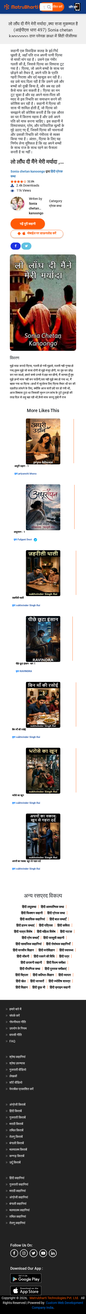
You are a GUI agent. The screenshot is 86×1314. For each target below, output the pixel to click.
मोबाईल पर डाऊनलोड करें (41, 233)
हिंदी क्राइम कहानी (60, 987)
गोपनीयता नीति (17, 1022)
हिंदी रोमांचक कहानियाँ (58, 944)
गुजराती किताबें (17, 1117)
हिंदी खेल (21, 981)
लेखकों (13, 1076)
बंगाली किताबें (16, 1143)
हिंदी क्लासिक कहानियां (32, 919)
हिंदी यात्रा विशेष (23, 931)
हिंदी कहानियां (16, 1178)
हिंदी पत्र (64, 956)
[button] (49, 7)
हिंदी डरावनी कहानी (31, 962)
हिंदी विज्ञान (22, 987)
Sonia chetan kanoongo (28, 171)
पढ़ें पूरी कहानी (28, 224)
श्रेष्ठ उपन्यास (17, 1063)
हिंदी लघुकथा (29, 907)
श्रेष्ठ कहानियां (17, 1057)
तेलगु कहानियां (17, 1223)
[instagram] (24, 1253)
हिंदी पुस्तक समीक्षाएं (56, 969)
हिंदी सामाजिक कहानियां (29, 944)
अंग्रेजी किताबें (17, 1104)
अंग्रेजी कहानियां (18, 1197)
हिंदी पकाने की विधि (44, 956)
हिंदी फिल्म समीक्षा (56, 962)
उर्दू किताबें (15, 1162)
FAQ (12, 1041)
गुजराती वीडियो (17, 1069)
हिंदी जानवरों (37, 981)
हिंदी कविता (63, 925)
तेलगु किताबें (16, 1136)
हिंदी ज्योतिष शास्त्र (59, 981)
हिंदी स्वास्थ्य (66, 950)
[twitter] (33, 1253)
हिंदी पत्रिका (46, 925)
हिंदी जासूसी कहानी (53, 938)
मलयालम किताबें (18, 1149)
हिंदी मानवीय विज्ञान (23, 950)
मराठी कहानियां (17, 1191)
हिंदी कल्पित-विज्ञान (43, 975)
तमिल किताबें (16, 1130)
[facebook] (14, 1253)
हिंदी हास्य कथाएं (25, 925)
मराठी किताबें (16, 1124)
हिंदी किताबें (15, 1111)
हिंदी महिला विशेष (46, 931)
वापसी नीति (15, 1035)
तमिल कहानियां (17, 1216)
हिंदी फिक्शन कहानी (32, 913)
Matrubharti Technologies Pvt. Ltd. (55, 1298)
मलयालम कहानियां (19, 1210)
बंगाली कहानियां (17, 1203)
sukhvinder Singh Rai (28, 605)
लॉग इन (73, 7)
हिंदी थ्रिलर (21, 975)
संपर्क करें (14, 1015)
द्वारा (16, 473)
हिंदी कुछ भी (38, 987)
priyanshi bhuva (27, 473)
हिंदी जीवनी (23, 956)
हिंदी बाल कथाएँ (58, 919)
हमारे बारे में (15, 1009)
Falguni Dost (25, 539)
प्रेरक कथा (55, 206)
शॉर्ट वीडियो (15, 1082)
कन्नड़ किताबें (16, 1156)
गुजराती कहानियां (18, 1184)
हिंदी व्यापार (64, 975)
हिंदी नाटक (66, 931)
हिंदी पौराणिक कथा (30, 969)
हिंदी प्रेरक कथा (56, 913)
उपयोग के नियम (18, 1028)
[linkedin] (53, 1253)
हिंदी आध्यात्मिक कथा (52, 907)
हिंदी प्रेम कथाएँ (30, 938)
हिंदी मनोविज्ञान (47, 950)
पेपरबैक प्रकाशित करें (21, 1089)
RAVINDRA (26, 671)
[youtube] (43, 1253)
